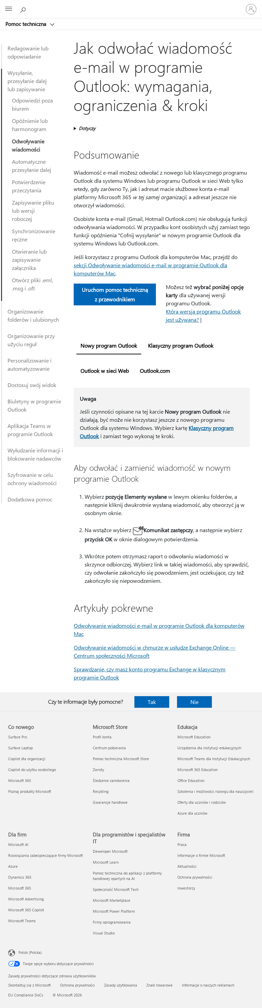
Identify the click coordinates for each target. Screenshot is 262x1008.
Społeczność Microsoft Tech (116, 889)
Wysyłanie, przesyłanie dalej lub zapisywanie (27, 81)
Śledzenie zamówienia (111, 780)
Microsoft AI (18, 844)
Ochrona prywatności (194, 877)
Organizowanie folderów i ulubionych (33, 315)
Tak (152, 701)
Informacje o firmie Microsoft (201, 855)
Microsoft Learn (106, 862)
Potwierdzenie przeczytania (28, 186)
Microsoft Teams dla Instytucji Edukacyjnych (213, 758)
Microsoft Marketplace (111, 900)
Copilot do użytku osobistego (32, 769)
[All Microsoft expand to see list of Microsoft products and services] (8, 9)
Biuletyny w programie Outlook (34, 405)
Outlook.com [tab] (155, 370)
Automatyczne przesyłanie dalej (31, 165)
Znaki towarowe (159, 985)
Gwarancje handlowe (110, 802)
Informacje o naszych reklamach (208, 985)
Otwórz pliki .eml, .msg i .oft (32, 284)
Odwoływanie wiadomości (28, 145)
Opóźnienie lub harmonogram (30, 124)
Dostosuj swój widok (32, 384)
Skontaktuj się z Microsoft (29, 985)
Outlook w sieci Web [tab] (105, 370)
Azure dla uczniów (192, 813)
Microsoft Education (193, 736)
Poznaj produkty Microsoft (29, 791)
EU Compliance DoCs (25, 994)
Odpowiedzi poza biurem (32, 104)
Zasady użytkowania (120, 985)
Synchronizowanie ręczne (33, 235)
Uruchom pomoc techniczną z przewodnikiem (115, 294)
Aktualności (186, 866)
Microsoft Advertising (26, 898)
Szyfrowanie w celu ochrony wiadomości (32, 478)
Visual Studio (104, 932)
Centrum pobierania (109, 747)
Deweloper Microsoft (110, 851)
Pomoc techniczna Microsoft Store (121, 758)
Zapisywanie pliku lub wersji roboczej (33, 210)
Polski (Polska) (30, 952)
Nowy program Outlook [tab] (109, 345)
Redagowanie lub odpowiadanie (28, 52)
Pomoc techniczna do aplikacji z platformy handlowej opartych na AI (127, 875)
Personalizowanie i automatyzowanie (30, 364)
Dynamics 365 (19, 877)
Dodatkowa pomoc (30, 499)
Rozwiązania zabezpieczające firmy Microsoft (45, 855)
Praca (182, 844)
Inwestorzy (186, 888)
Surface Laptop (20, 747)
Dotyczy (87, 128)
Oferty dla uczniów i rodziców (201, 802)
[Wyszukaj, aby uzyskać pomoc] (24, 8)
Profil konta (102, 736)
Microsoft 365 (19, 780)
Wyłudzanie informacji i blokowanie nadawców (35, 454)
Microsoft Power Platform (114, 911)
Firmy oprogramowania (112, 922)
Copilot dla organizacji (26, 758)
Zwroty (98, 769)
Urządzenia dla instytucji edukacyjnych (209, 747)
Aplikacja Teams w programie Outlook (30, 429)
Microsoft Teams (22, 920)
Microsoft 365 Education (197, 769)
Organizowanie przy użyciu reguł (31, 340)
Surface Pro (17, 736)
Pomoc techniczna (26, 23)
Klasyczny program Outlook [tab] (181, 345)
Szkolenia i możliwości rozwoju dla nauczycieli (215, 791)
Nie (194, 701)
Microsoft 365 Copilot (26, 909)
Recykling (100, 791)
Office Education (190, 780)
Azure (13, 866)
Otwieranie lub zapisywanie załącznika (29, 259)
